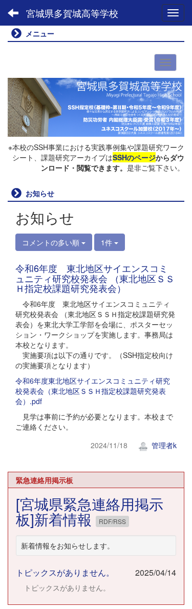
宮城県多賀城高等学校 (72, 12)
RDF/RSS (112, 521)
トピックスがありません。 (65, 572)
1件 (107, 242)
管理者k (163, 445)
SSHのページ (134, 157)
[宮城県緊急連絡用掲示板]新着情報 (89, 511)
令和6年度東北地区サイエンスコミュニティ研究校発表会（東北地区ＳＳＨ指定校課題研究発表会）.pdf (92, 390)
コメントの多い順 (51, 242)
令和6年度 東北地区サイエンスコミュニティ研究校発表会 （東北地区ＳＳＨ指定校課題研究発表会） (95, 278)
